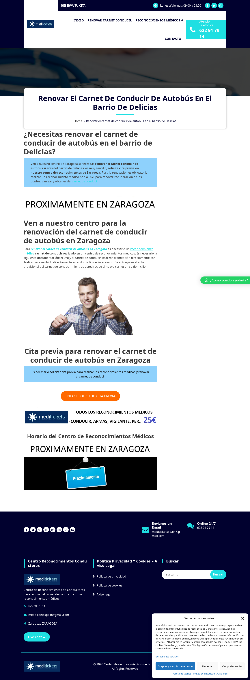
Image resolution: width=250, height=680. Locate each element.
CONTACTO (173, 39)
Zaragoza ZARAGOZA (42, 624)
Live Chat (35, 637)
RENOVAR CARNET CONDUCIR (109, 20)
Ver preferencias (232, 666)
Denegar (207, 666)
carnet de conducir (85, 181)
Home (78, 121)
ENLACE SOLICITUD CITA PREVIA (90, 396)
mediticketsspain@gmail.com (48, 615)
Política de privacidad (204, 673)
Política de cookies (182, 673)
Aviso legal (222, 673)
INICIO (79, 20)
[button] (243, 618)
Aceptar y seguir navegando (175, 666)
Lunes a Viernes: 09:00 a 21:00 (180, 5)
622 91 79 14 (209, 33)
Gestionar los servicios (167, 656)
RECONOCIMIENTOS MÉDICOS (157, 20)
